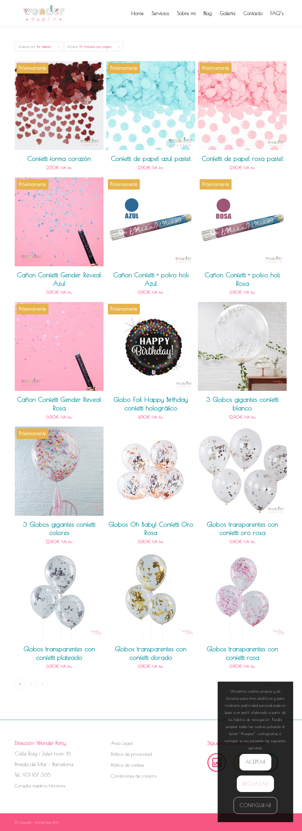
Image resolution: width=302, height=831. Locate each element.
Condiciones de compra (133, 775)
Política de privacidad (131, 754)
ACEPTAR (255, 762)
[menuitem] (137, 13)
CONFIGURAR (255, 805)
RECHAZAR (255, 784)
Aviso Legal (122, 743)
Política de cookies (127, 765)
